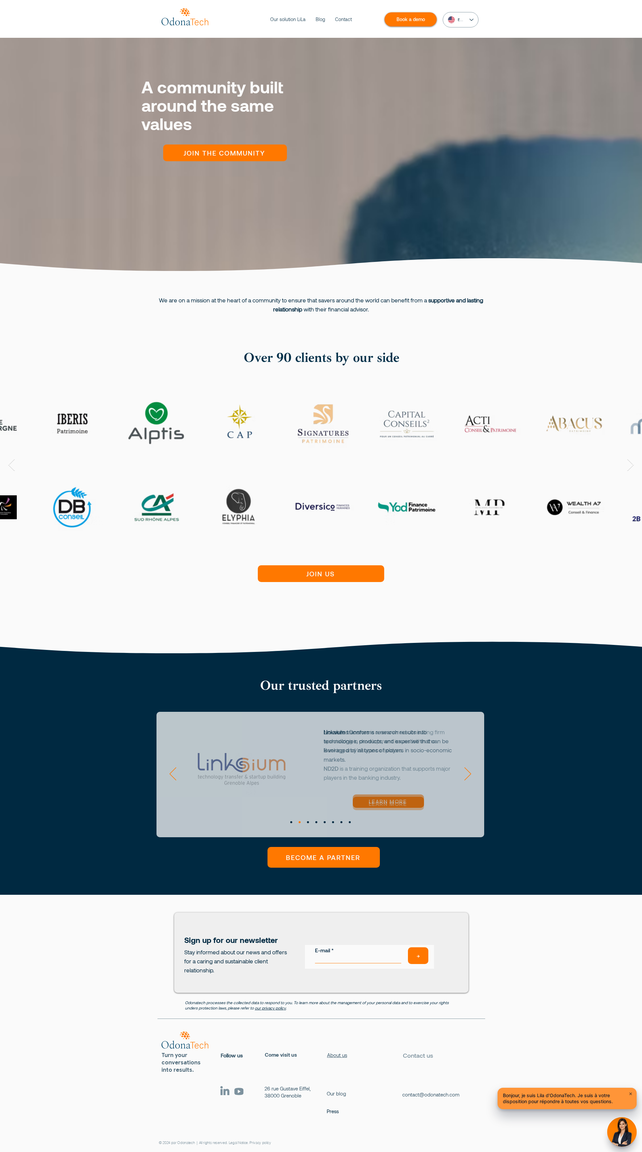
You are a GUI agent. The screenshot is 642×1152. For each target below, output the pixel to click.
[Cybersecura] (333, 822)
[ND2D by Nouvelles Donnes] (300, 822)
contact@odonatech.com (430, 1094)
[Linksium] (291, 822)
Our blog (336, 1093)
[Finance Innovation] (341, 822)
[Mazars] (316, 822)
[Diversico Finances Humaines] (308, 822)
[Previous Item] (630, 465)
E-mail (322, 950)
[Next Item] (11, 465)
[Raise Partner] (350, 822)
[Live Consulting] (325, 822)
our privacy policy (270, 1007)
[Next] (467, 774)
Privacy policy (260, 1142)
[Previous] (173, 774)
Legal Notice (238, 1142)
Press (333, 1111)
